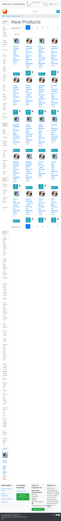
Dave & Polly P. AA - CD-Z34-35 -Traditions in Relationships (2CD (5, 417)
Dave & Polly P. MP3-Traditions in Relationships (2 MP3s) (5, 291)
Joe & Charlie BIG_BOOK (5, 43)
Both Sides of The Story (5, 97)
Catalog (8, 16)
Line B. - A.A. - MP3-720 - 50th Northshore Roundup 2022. (54, 169)
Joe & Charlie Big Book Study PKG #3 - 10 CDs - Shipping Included (5, 269)
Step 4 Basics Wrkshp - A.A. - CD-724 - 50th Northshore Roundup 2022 (29, 94)
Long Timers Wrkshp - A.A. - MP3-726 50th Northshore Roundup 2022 (29, 133)
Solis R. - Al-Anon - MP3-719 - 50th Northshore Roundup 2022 (16, 54)
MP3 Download (5, 69)
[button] (37, 2)
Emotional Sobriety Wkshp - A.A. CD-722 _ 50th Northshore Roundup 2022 (54, 95)
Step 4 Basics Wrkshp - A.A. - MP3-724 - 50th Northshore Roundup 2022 (41, 134)
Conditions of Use (5, 192)
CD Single (5, 55)
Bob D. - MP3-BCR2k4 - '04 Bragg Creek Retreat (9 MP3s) (5, 371)
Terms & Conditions (4, 494)
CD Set (5, 50)
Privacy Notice (5, 185)
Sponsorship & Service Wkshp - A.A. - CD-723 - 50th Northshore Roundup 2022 (41, 95)
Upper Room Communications (13, 4)
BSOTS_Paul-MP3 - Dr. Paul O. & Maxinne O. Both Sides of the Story (5, 393)
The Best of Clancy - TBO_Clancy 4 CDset (5, 329)
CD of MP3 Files (4, 61)
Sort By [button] (16, 34)
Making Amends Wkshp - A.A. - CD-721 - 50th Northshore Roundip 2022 (16, 170)
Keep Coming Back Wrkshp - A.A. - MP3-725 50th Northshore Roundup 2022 (41, 55)
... (52, 27)
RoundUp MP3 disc (5, 153)
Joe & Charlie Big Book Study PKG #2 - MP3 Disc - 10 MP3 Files (5, 311)
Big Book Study (4, 131)
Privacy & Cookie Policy (6, 489)
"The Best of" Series (5, 87)
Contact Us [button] (38, 509)
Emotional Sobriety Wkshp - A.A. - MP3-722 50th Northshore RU (54, 132)
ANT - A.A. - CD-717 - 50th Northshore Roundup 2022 (54, 205)
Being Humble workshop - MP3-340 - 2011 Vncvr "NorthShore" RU (5, 349)
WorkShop (5, 173)
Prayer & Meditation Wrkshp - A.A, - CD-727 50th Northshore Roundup (54, 54)
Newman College (5, 116)
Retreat (5, 137)
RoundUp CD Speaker (5, 144)
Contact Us (5, 208)
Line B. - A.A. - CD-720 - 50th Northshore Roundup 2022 (41, 168)
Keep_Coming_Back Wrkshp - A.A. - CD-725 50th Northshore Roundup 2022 (29, 55)
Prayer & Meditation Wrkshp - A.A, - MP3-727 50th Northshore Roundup (16, 133)
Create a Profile (21, 491)
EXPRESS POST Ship (5, 106)
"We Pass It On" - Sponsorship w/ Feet (5, 31)
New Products (16, 16)
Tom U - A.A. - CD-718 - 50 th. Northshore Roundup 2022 (41, 205)
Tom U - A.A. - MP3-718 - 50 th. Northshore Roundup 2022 (16, 205)
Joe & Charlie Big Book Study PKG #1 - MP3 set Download (5, 246)
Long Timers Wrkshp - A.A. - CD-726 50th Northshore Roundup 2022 (16, 94)
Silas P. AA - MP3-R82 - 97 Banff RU (5, 467)
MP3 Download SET (5, 78)
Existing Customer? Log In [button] (22, 497)
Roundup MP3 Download (5, 164)
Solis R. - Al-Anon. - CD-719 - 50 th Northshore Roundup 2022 (29, 205)
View (17, 74)
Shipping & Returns (5, 200)
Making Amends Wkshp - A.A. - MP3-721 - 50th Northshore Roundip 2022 (29, 170)
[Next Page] (57, 27)
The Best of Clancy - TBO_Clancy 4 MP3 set (5, 437)
